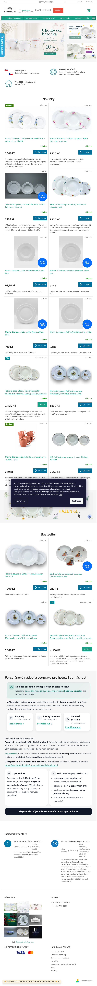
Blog (52, 967)
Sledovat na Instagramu (25, 942)
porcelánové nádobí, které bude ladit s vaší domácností (31, 765)
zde (60, 494)
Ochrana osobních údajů (60, 958)
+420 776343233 (61, 906)
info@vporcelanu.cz (62, 902)
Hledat (58, 10)
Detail (42, 404)
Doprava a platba (46, 2)
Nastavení (20, 501)
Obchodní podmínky (58, 954)
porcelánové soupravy (35, 691)
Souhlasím (76, 501)
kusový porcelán (55, 691)
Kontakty (54, 961)
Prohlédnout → (16, 723)
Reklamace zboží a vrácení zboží (63, 964)
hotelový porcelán (73, 691)
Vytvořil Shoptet (87, 981)
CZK (79, 2)
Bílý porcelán (11, 753)
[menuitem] (12, 18)
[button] (6, 41)
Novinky (54, 970)
